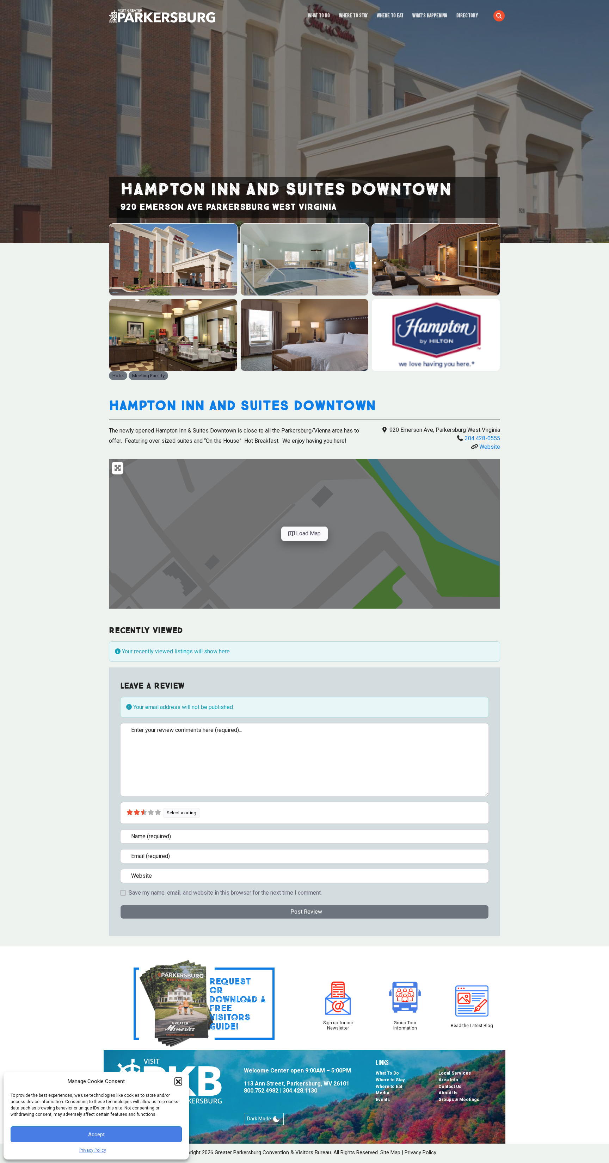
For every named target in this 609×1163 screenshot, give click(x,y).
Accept (96, 1134)
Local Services (454, 1073)
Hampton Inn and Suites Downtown (242, 405)
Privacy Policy (92, 1150)
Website (489, 446)
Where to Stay (353, 15)
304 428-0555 (482, 438)
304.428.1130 (300, 1090)
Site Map (390, 1152)
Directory (467, 15)
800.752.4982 (261, 1090)
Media (382, 1092)
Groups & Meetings (458, 1099)
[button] (178, 1081)
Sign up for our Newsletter (338, 1025)
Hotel (118, 375)
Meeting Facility (148, 375)
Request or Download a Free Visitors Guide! (237, 1004)
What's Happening (429, 15)
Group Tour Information (405, 1025)
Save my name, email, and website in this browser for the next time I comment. (225, 892)
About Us (447, 1092)
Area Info (448, 1079)
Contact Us (449, 1086)
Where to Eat (390, 15)
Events (383, 1099)
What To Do (319, 15)
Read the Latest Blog (472, 1025)
